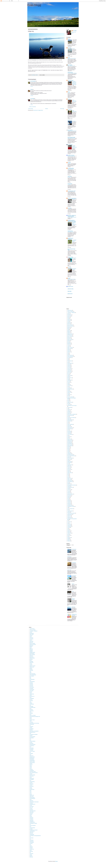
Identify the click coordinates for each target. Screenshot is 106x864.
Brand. (68, 341)
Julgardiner (69, 409)
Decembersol (74, 562)
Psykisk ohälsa (69, 472)
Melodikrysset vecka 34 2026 (72, 58)
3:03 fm (31, 104)
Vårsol (68, 529)
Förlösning (69, 366)
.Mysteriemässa (69, 310)
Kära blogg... (70, 47)
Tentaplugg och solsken (70, 506)
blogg (68, 329)
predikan (31, 782)
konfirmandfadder (70, 419)
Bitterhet (68, 328)
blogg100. (68, 332)
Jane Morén (69, 208)
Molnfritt (68, 446)
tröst (68, 509)
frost (30, 680)
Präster (68, 470)
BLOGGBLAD (70, 109)
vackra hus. (69, 516)
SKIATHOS (31, 800)
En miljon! (69, 177)
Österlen (68, 539)
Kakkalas (68, 413)
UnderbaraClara (70, 72)
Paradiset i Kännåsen (71, 155)
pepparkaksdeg (69, 464)
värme (68, 534)
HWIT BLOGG (70, 120)
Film (68, 358)
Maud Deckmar (70, 293)
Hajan (31, 89)
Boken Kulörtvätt (69, 336)
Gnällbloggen (32, 698)
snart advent (69, 489)
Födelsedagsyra (69, 363)
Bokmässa (69, 337)
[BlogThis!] (41, 75)
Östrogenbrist (69, 556)
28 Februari (69, 163)
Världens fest (32, 849)
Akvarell (31, 635)
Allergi (68, 318)
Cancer (68, 345)
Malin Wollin (69, 291)
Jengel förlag (69, 407)
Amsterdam (69, 320)
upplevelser (69, 515)
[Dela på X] (42, 75)
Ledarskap (69, 433)
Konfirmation (32, 737)
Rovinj (68, 477)
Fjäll (68, 359)
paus (68, 463)
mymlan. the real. (70, 286)
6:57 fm (31, 86)
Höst (68, 393)
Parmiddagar (69, 462)
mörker (68, 450)
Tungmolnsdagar (32, 827)
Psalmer (68, 471)
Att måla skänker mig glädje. (74, 614)
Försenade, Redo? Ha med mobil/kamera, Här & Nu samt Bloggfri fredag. (74, 83)
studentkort (69, 500)
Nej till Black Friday (70, 454)
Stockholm (69, 496)
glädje (68, 376)
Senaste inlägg (30, 108)
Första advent (69, 368)
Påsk (68, 473)
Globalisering (69, 375)
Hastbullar (69, 92)
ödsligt (68, 538)
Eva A (69, 91)
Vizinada (68, 527)
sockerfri (68, 491)
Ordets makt (69, 459)
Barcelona (68, 323)
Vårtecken (68, 530)
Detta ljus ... (74, 48)
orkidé (68, 460)
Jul (67, 408)
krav (68, 423)
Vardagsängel (69, 517)
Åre (67, 536)
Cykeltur (68, 346)
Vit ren (73, 591)
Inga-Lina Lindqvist (33, 715)
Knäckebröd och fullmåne (71, 417)
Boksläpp (68, 340)
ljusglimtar (68, 436)
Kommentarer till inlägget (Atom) (38, 110)
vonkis (69, 57)
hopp (68, 390)
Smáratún (68, 486)
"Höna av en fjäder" (70, 311)
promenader (69, 469)
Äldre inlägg (62, 108)
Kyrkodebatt (69, 432)
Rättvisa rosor (69, 478)
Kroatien (68, 425)
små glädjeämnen (70, 487)
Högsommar (69, 392)
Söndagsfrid (69, 504)
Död (30, 671)
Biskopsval (69, 327)
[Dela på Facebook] (43, 75)
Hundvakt (68, 391)
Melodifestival (69, 442)
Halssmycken (69, 385)
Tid (67, 507)
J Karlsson (69, 404)
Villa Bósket (31, 840)
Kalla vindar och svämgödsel (71, 414)
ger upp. (68, 373)
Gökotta (68, 384)
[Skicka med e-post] (40, 75)
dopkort (68, 349)
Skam (68, 482)
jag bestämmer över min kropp (71, 405)
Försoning (68, 367)
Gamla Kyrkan (32, 689)
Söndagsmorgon (69, 505)
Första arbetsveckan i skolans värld (74, 101)
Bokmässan (69, 338)
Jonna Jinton (70, 176)
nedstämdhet (69, 453)
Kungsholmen (69, 428)
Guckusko (68, 382)
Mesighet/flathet (69, 443)
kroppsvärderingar (70, 427)
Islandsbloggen (70, 144)
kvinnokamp (69, 431)
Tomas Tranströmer (70, 508)
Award (68, 321)
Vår (67, 528)
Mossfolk (69, 99)
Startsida (46, 108)
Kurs (30, 746)
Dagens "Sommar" (70, 347)
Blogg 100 (68, 330)
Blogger (56, 861)
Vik (67, 520)
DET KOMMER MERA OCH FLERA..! (74, 241)
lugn (68, 437)
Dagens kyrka (69, 348)
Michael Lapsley (69, 444)
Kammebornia (70, 183)
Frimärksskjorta (32, 679)
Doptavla (68, 350)
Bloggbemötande (32, 652)
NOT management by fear (71, 455)
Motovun (31, 764)
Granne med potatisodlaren (72, 198)
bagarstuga (69, 322)
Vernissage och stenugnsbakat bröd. (35, 835)
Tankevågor (69, 267)
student (68, 499)
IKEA (68, 395)
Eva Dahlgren (69, 357)
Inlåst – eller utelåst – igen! (71, 65)
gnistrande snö (69, 377)
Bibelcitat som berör (33, 644)
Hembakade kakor (32, 707)
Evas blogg (34, 5)
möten (68, 451)
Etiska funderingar (70, 355)
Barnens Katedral (32, 643)
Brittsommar (31, 662)
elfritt (68, 354)
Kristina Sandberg (70, 424)
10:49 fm (31, 95)
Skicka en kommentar (32, 106)
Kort (68, 422)
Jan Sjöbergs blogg (71, 168)
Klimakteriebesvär (70, 415)
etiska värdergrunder (70, 356)
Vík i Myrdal (69, 521)
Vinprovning (69, 525)
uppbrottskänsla (69, 514)
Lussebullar (69, 184)
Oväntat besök (74, 549)
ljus (67, 435)
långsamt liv (31, 755)
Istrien (68, 403)
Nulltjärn (31, 773)
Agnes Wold (31, 634)
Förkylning (69, 365)
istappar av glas (69, 402)
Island (31, 717)
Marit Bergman (69, 441)
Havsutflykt (31, 706)
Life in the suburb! (70, 80)
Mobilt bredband (69, 445)
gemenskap (69, 372)
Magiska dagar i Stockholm (71, 138)
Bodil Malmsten (32, 653)
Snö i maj (68, 490)
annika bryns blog (70, 288)
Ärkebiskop (69, 537)
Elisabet (69, 278)
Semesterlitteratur (70, 481)
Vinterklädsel (69, 526)
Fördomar (68, 364)
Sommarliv (31, 809)
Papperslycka (69, 461)
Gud (68, 383)
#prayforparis (69, 314)
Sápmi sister (69, 479)
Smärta (68, 488)
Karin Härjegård (32, 81)
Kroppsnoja (69, 426)
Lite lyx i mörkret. (69, 434)
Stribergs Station (70, 257)
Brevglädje (31, 661)
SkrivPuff (69, 162)
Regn (30, 791)
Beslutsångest (74, 575)
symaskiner (31, 818)
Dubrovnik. (31, 670)
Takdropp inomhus (73, 599)
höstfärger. (69, 394)
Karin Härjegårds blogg (71, 137)
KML (68, 416)
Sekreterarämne (69, 480)
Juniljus (68, 410)
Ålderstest (68, 535)
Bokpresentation (69, 339)
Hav (68, 386)
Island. (31, 718)
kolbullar (68, 418)
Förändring (31, 688)
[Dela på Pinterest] (44, 75)
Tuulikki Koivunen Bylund (71, 513)
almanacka (69, 319)
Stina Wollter (69, 495)
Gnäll (30, 697)
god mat (68, 381)
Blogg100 (68, 331)
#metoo (68, 313)
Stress (68, 498)
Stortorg (68, 497)
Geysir (68, 374)
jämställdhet (31, 728)
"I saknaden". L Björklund (71, 312)
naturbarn (68, 452)
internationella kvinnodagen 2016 (35, 716)
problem (68, 468)
